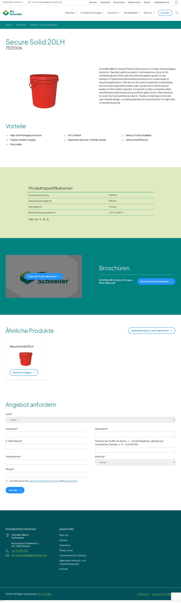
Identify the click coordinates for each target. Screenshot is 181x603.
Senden (13, 490)
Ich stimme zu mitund (43, 481)
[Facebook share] (40, 219)
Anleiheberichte (161, 2)
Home (9, 25)
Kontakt (63, 568)
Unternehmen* (13, 456)
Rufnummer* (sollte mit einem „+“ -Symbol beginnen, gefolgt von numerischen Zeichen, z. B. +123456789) (129, 442)
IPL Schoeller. (44, 593)
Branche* (100, 456)
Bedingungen (70, 480)
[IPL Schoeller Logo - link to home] (13, 13)
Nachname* (101, 428)
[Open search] (176, 12)
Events (147, 2)
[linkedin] (176, 2)
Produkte (20, 25)
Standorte (105, 2)
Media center (134, 2)
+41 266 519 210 (19, 550)
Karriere (93, 2)
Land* (9, 414)
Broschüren (119, 2)
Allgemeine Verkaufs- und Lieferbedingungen (72, 562)
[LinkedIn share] (47, 219)
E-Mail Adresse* (14, 440)
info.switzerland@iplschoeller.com (47, 2)
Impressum (143, 593)
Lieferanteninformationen (72, 555)
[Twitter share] (44, 219)
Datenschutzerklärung (163, 593)
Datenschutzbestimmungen (43, 480)
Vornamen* (12, 428)
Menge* (10, 469)
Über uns (63, 535)
